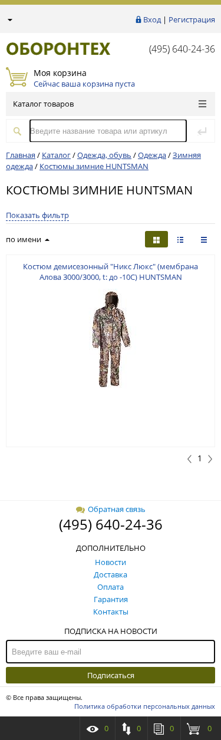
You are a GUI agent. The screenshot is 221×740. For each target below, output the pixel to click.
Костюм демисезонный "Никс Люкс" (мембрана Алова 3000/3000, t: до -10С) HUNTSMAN (110, 271)
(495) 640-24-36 (182, 48)
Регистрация (192, 19)
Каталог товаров (43, 103)
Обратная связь (117, 509)
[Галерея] (180, 239)
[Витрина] (156, 239)
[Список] (204, 239)
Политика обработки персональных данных (144, 706)
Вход (152, 19)
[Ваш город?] (9, 19)
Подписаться (110, 675)
